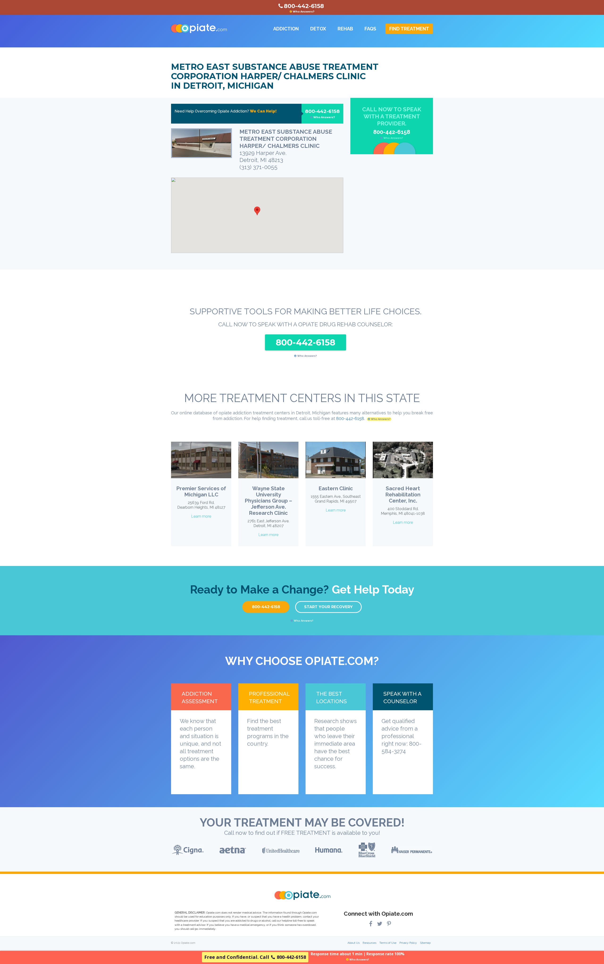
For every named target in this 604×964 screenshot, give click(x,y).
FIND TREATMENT (409, 29)
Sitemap (425, 942)
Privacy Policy (408, 942)
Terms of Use (387, 942)
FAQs (370, 29)
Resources (369, 942)
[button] (257, 211)
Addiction (286, 29)
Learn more (201, 516)
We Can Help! (263, 111)
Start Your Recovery (328, 607)
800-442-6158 (322, 113)
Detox (318, 29)
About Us (354, 942)
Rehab (345, 29)
